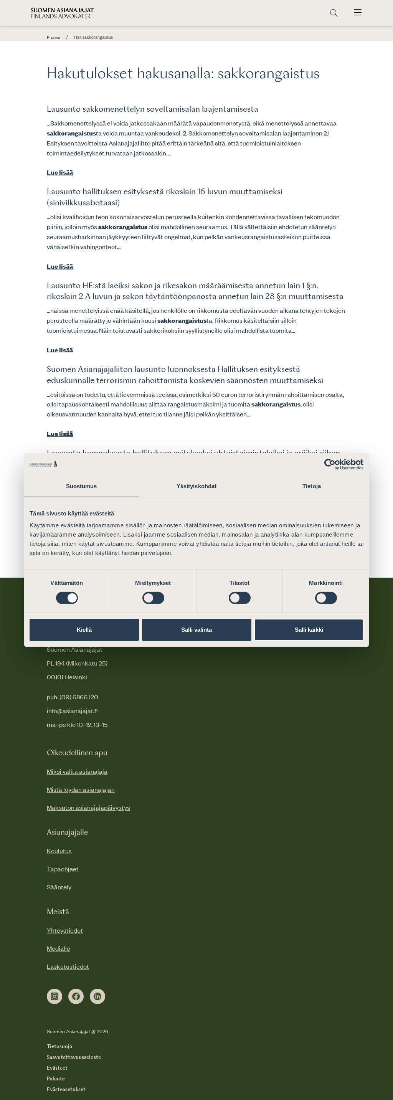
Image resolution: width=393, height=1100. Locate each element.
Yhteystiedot (65, 930)
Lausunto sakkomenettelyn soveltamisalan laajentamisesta (152, 109)
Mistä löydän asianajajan (81, 789)
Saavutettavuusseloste (74, 1057)
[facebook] (76, 996)
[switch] (153, 598)
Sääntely (59, 886)
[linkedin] (97, 996)
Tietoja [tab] (311, 486)
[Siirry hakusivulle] (334, 13)
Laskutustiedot (68, 966)
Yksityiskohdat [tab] (196, 486)
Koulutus (59, 850)
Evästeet (57, 1068)
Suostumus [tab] (81, 486)
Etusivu (53, 38)
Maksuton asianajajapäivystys (88, 807)
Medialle (58, 948)
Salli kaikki (309, 629)
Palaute (56, 1079)
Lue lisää (60, 172)
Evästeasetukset (66, 1089)
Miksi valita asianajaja (77, 771)
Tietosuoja (59, 1046)
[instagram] (54, 996)
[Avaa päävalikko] (357, 13)
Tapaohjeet (63, 868)
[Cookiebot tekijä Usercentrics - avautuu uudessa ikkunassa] (329, 464)
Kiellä (84, 629)
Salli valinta (196, 629)
